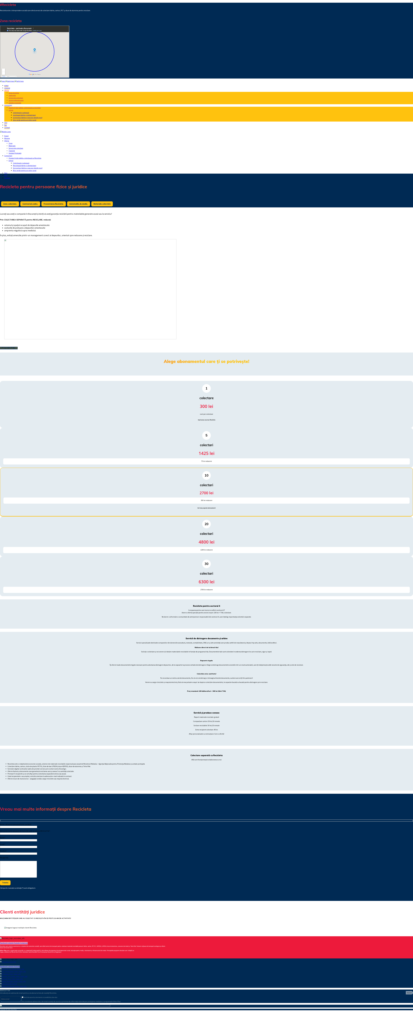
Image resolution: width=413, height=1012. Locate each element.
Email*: (2, 844)
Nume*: (2, 838)
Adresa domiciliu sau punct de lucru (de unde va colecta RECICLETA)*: (25, 831)
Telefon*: (3, 851)
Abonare (409, 993)
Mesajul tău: (4, 858)
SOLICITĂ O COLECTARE (9, 348)
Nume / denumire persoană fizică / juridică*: (16, 824)
